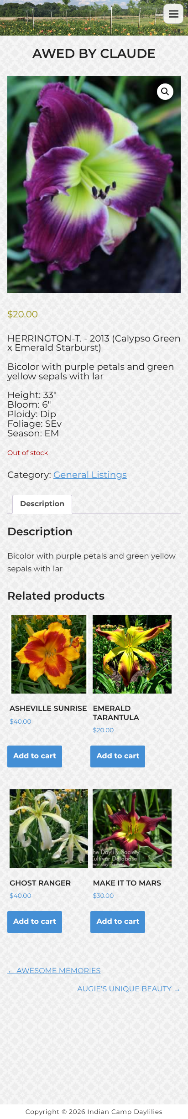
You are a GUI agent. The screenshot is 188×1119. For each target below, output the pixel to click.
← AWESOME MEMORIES (53, 971)
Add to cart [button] (34, 756)
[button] (165, 91)
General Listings (90, 475)
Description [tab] (42, 504)
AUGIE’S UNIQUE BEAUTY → (129, 989)
